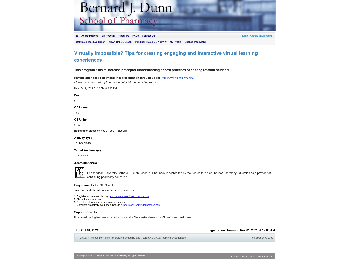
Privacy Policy (248, 256)
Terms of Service (265, 256)
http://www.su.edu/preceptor (178, 77)
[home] (77, 35)
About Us (235, 256)
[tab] (174, 237)
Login (245, 35)
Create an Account (261, 35)
